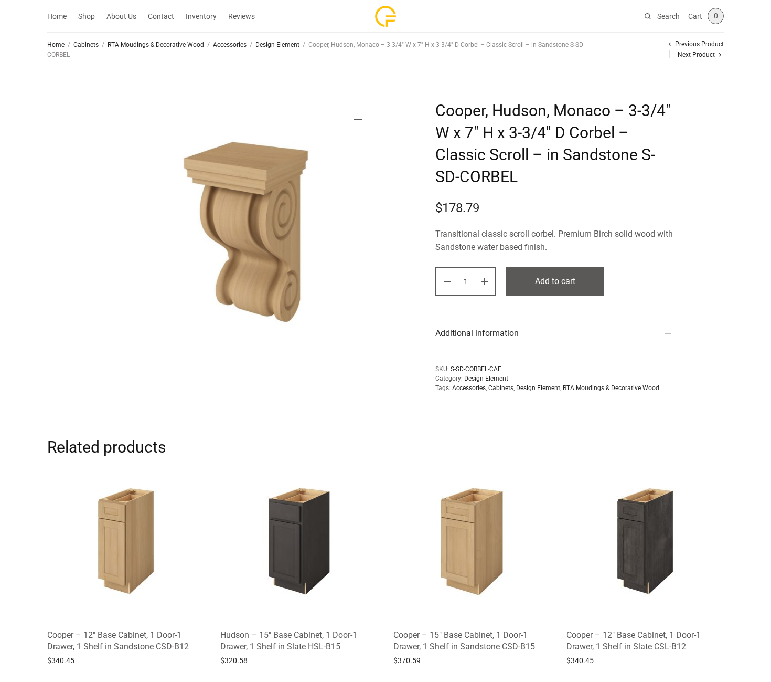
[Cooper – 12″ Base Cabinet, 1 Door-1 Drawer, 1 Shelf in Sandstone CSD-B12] (126, 541)
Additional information (477, 333)
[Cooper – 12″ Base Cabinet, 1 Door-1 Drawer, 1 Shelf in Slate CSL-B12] (645, 541)
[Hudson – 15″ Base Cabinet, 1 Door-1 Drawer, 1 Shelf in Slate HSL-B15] (299, 541)
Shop (86, 16)
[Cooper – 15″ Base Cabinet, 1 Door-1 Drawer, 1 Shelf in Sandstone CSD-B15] (472, 541)
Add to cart (555, 281)
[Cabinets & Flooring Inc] (385, 16)
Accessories (230, 44)
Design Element (277, 44)
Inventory (201, 16)
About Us (121, 16)
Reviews (241, 16)
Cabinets (86, 44)
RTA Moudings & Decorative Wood (156, 44)
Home (57, 16)
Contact (161, 16)
